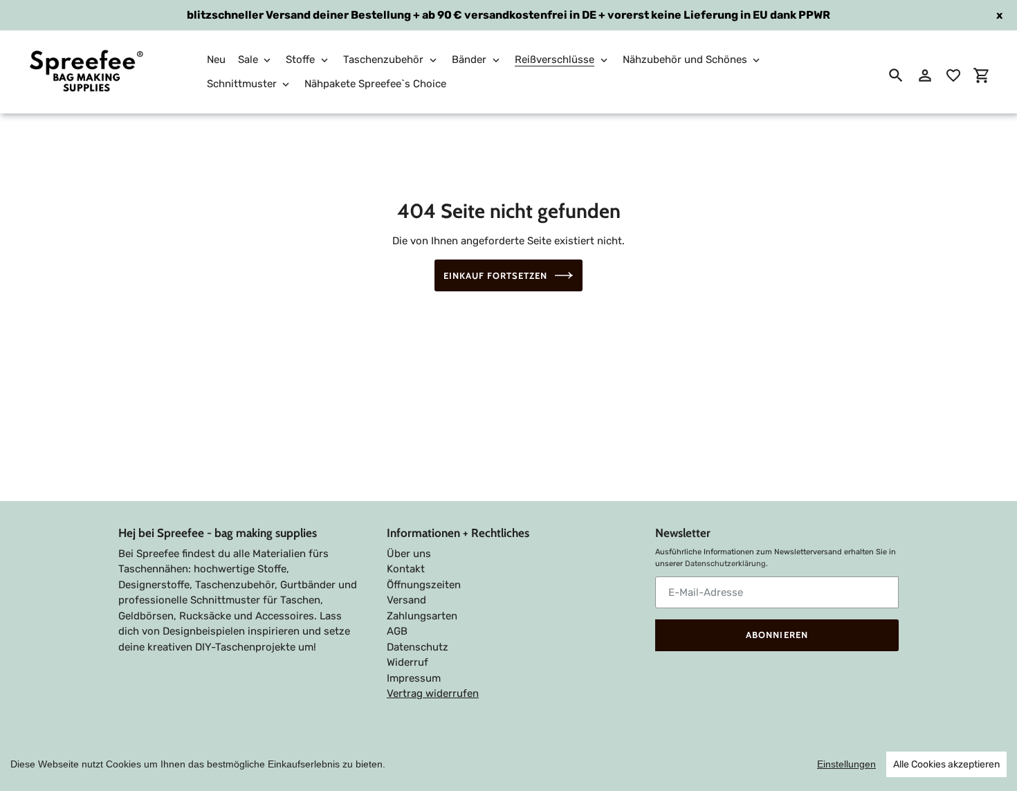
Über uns (409, 553)
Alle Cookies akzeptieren (946, 764)
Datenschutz (417, 647)
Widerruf (407, 662)
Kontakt (406, 569)
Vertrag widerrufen (433, 693)
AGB (397, 631)
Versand (406, 600)
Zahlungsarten (422, 616)
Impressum (414, 678)
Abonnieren (776, 634)
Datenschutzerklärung (725, 563)
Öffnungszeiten (424, 585)
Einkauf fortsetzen (495, 275)
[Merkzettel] (953, 75)
